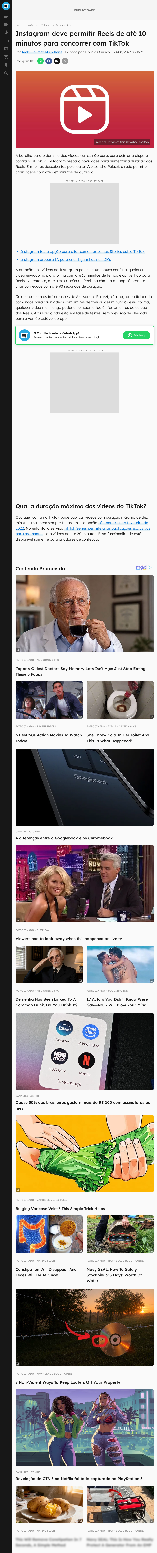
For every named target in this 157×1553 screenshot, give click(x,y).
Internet (46, 25)
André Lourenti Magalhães (42, 52)
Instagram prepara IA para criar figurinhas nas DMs (65, 259)
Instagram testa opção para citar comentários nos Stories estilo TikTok (82, 251)
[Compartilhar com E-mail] (57, 61)
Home (19, 25)
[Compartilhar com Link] (65, 61)
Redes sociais (63, 25)
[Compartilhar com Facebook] (48, 61)
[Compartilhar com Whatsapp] (40, 61)
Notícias (32, 25)
